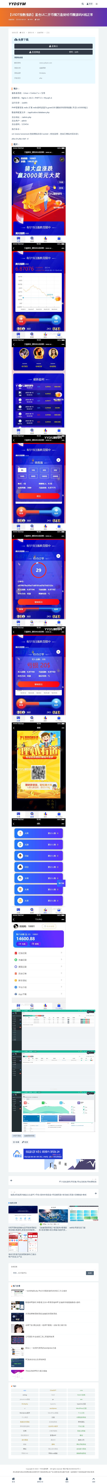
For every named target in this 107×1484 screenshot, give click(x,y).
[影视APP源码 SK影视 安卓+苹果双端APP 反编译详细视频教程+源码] (17, 1306)
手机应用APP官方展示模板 (36, 1371)
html (53, 1395)
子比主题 (81, 1426)
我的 (67, 1482)
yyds (73, 52)
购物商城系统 (81, 1453)
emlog (25, 1395)
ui (24, 1408)
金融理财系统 (29, 1136)
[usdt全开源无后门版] (84, 1213)
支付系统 (25, 1440)
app (24, 1390)
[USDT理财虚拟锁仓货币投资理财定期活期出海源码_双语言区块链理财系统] (23, 1218)
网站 (24, 1449)
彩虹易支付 (25, 1435)
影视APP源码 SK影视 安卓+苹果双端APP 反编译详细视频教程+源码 (52, 1302)
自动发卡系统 (81, 1449)
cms (81, 1390)
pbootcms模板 (25, 1399)
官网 (24, 1431)
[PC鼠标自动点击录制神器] (17, 1365)
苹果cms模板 (53, 1453)
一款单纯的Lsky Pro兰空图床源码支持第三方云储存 (46, 1291)
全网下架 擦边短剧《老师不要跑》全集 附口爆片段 (46, 1325)
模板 (24, 1444)
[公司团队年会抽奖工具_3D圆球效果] (17, 1340)
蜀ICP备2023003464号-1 (72, 1469)
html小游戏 (81, 1395)
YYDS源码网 (44, 1469)
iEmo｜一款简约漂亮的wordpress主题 (40, 1348)
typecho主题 (81, 1404)
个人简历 (25, 1417)
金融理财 (11, 19)
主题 (53, 1417)
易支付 (53, 1440)
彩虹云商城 (81, 1431)
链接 (26, 1142)
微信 (81, 1435)
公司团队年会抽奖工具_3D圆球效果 (39, 1337)
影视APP (53, 1435)
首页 (23, 32)
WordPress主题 (81, 1408)
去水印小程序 (53, 1426)
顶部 (93, 1482)
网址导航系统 (81, 1444)
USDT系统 (17, 1136)
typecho (53, 1404)
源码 (53, 1444)
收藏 (17, 1142)
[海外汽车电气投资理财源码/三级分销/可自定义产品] (23, 1243)
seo (81, 1399)
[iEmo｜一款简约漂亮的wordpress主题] (17, 1351)
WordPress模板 (53, 1413)
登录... (15, 1273)
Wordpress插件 (25, 1413)
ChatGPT (53, 1390)
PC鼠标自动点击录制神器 (35, 1359)
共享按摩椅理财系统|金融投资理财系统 (41, 1314)
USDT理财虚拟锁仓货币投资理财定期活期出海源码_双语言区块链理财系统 (22, 1230)
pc (53, 1399)
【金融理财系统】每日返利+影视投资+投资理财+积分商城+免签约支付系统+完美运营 (53, 1230)
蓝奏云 (54, 46)
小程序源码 (53, 1431)
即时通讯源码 (24, 1426)
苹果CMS (25, 1453)
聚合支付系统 (53, 1449)
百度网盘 (35, 52)
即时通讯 (81, 1422)
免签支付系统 (24, 1422)
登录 (91, 4)
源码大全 (31, 32)
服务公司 (81, 1440)
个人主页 (81, 1413)
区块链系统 (53, 1422)
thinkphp (25, 1404)
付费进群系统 (81, 1417)
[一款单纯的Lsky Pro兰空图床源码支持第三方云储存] (17, 1293)
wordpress (53, 1408)
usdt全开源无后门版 (77, 1228)
